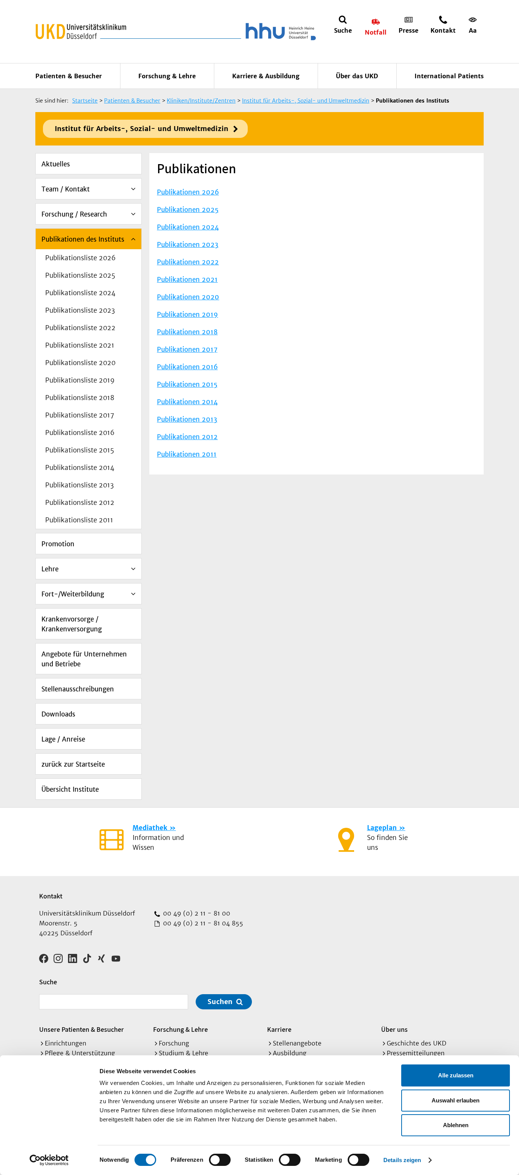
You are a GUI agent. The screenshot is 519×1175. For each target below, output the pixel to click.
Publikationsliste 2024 (80, 293)
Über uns (394, 1029)
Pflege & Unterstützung (80, 1053)
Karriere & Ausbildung (265, 76)
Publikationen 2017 (187, 349)
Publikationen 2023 (187, 244)
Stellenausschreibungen (77, 689)
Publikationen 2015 (187, 384)
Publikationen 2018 (187, 332)
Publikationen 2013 (187, 419)
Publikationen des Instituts (82, 239)
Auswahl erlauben (455, 1100)
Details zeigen (402, 1160)
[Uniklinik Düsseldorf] (81, 31)
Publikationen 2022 (188, 262)
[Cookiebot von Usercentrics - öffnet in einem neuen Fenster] (49, 1160)
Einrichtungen (65, 1043)
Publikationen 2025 (187, 210)
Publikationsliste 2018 (79, 398)
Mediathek (150, 828)
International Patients (449, 76)
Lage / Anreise (63, 739)
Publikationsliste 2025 (80, 275)
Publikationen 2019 (187, 314)
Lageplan (382, 828)
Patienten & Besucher (68, 76)
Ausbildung (290, 1053)
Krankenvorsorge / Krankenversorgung (71, 624)
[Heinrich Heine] (279, 31)
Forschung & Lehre (167, 76)
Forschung (174, 1043)
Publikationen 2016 (187, 367)
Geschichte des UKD (416, 1043)
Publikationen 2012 (187, 437)
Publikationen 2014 (187, 402)
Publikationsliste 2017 (79, 415)
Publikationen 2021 (187, 279)
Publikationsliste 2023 (80, 310)
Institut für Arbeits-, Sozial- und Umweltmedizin (141, 128)
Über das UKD (357, 76)
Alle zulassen (455, 1075)
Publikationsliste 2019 (80, 380)
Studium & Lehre (183, 1053)
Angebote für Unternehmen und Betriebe (84, 659)
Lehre (50, 569)
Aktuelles (55, 164)
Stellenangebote (297, 1043)
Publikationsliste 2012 (79, 502)
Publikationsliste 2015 (79, 450)
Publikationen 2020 (188, 297)
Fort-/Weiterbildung (72, 594)
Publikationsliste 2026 (80, 258)
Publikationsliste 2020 (80, 363)
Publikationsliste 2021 (79, 345)
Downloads (58, 714)
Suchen (220, 1001)
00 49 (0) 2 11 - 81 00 (195, 913)
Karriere (279, 1029)
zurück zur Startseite (73, 764)
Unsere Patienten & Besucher (81, 1029)
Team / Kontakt (65, 189)
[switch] (220, 1160)
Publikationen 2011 (187, 454)
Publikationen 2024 (188, 227)
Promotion (57, 544)
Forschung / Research (74, 214)
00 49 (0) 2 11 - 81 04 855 (202, 923)
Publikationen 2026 (188, 192)
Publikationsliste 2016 (79, 433)
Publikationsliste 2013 (79, 485)
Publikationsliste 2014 (79, 467)
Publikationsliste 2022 (80, 328)
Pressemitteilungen (416, 1053)
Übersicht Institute (70, 789)
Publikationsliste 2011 (79, 520)
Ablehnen (455, 1125)
